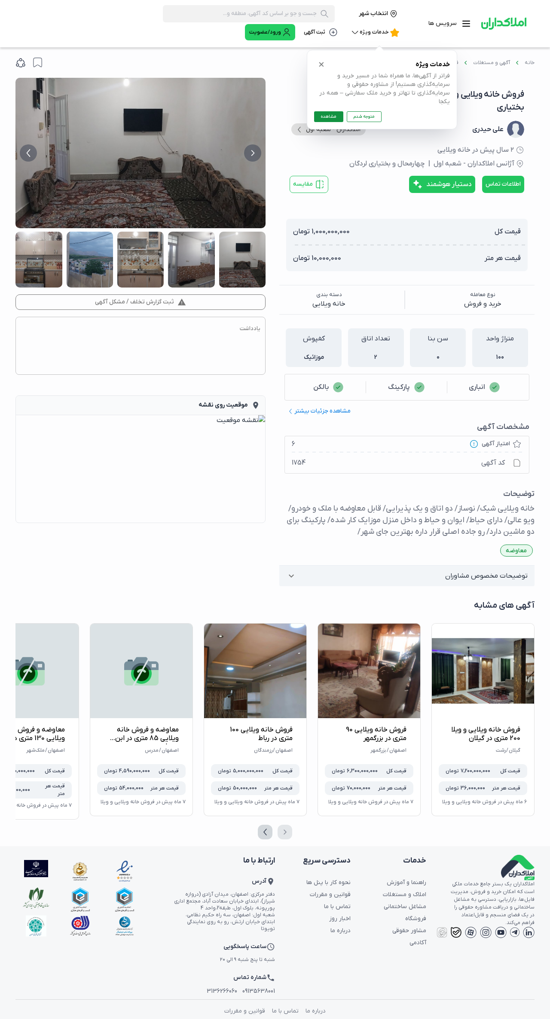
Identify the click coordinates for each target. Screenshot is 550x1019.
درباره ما (340, 931)
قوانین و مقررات (330, 894)
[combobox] (242, 14)
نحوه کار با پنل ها (328, 882)
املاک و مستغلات (404, 894)
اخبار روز (340, 919)
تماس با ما (337, 907)
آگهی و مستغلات (491, 62)
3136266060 (222, 991)
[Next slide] (252, 153)
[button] (407, 576)
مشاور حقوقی (409, 931)
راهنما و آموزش (406, 882)
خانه (530, 62)
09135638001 (258, 991)
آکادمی (417, 943)
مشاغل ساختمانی (405, 907)
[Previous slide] (28, 153)
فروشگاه (415, 919)
